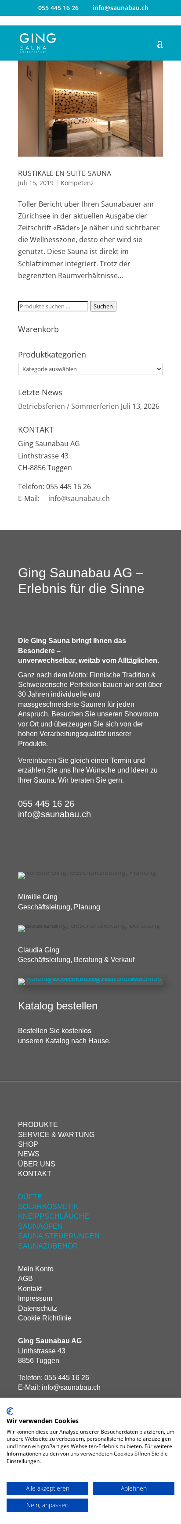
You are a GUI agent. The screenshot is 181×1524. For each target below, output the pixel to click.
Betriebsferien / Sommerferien (68, 406)
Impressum (35, 1298)
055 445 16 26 (58, 8)
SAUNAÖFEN (40, 1226)
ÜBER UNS (36, 1164)
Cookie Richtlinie (45, 1318)
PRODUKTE (38, 1124)
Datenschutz (37, 1308)
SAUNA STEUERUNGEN (59, 1236)
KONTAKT (34, 1173)
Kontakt (30, 1288)
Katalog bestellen (58, 1006)
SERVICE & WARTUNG (56, 1134)
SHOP (28, 1144)
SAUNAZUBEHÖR (48, 1246)
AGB (25, 1278)
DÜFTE (30, 1197)
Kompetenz (77, 183)
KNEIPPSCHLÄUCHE (53, 1216)
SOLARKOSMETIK (48, 1206)
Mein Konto (36, 1269)
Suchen (103, 306)
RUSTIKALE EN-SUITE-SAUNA (64, 173)
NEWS (29, 1154)
